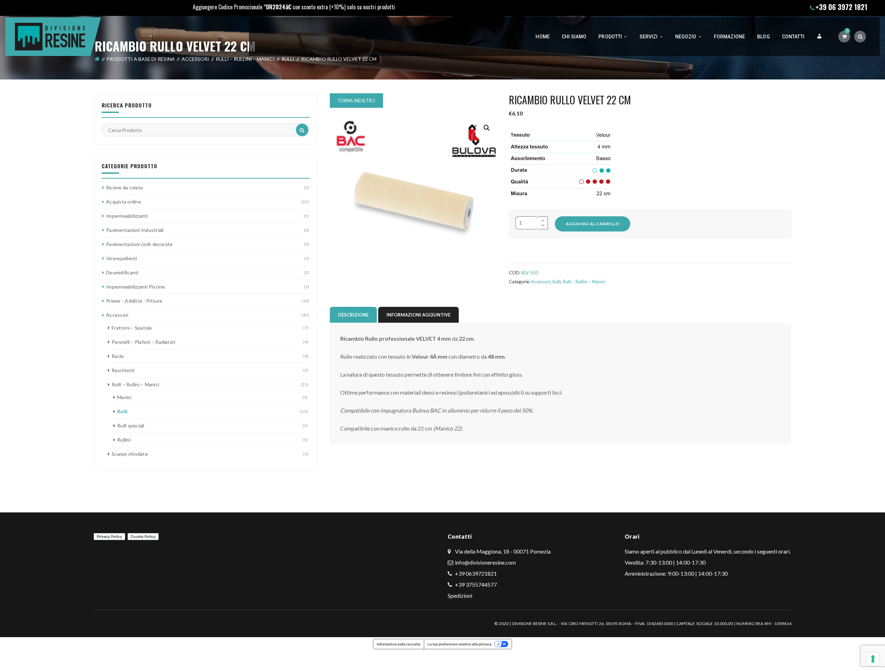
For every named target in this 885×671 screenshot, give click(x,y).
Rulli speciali (130, 425)
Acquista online (123, 202)
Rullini (124, 440)
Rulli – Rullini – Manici (245, 59)
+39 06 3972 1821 (841, 7)
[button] (487, 128)
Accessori (195, 59)
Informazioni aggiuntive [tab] (418, 315)
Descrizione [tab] (353, 315)
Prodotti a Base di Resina (140, 59)
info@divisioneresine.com (485, 562)
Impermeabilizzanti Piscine (135, 287)
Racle (118, 356)
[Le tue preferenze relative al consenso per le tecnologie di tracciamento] (872, 658)
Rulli (288, 59)
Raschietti (123, 370)
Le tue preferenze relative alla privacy (460, 644)
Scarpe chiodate (130, 454)
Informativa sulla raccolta (398, 644)
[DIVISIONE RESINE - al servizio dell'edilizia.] (50, 35)
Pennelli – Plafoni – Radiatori (143, 342)
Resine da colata (124, 187)
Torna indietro (356, 100)
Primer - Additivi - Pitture (134, 301)
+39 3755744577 (475, 584)
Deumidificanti (122, 272)
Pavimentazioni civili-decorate (139, 244)
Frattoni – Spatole (132, 328)
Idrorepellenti (121, 258)
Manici (124, 397)
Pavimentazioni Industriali (135, 230)
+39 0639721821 (475, 573)
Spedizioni (460, 595)
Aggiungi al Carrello (592, 223)
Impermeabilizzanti (127, 216)
